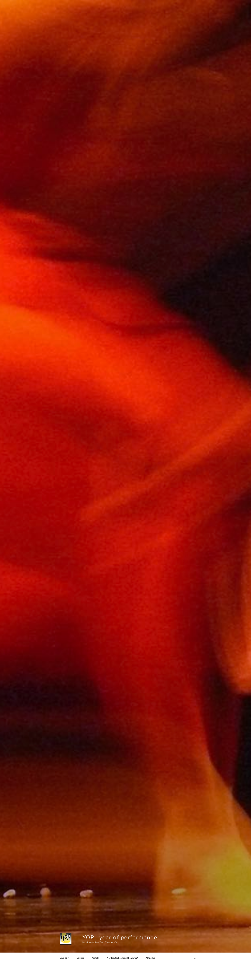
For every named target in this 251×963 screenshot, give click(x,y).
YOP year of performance (119, 937)
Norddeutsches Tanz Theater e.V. (122, 958)
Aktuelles (150, 958)
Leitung (80, 958)
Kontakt (95, 958)
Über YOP (64, 958)
